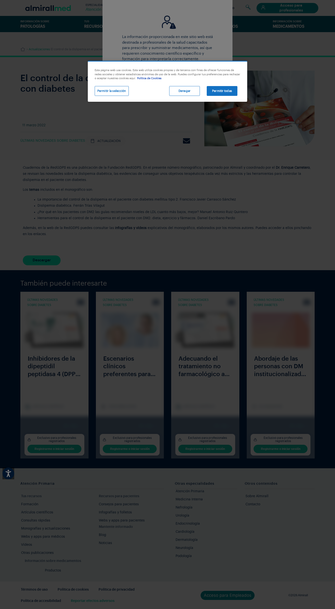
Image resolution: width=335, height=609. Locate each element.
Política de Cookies (149, 78)
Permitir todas (222, 90)
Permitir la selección (111, 90)
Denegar (185, 90)
